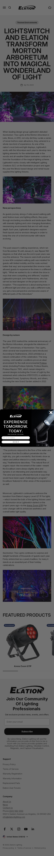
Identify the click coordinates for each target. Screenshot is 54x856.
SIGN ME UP (16, 441)
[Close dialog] (51, 412)
